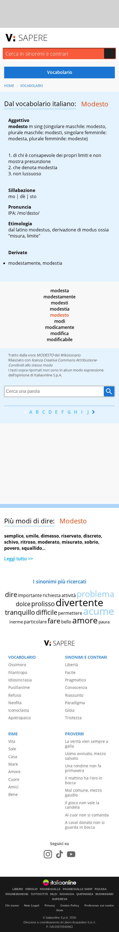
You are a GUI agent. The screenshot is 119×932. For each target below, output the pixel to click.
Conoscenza (76, 687)
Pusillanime (19, 687)
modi (59, 321)
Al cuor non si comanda (87, 815)
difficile (46, 612)
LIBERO (17, 889)
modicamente (59, 327)
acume (98, 611)
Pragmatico (75, 680)
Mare (13, 764)
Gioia (69, 710)
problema (95, 593)
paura (104, 621)
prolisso (43, 603)
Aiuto (59, 910)
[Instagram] (48, 854)
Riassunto (74, 695)
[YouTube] (71, 854)
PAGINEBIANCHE (17, 894)
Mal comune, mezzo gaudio (83, 793)
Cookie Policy (69, 905)
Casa (12, 756)
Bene (13, 794)
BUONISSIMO (104, 894)
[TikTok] (59, 854)
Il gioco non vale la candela (82, 805)
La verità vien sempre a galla (86, 744)
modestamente (59, 297)
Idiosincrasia (20, 680)
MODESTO (45, 355)
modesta (59, 291)
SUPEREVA (59, 899)
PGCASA (101, 889)
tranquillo (20, 612)
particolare (35, 622)
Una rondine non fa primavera (83, 768)
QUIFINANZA (84, 894)
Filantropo (17, 672)
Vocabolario (31, 85)
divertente (79, 602)
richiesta (52, 595)
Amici (13, 786)
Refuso (14, 695)
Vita (11, 741)
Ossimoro (17, 664)
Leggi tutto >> (18, 559)
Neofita (15, 702)
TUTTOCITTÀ (39, 894)
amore (85, 620)
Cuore (13, 779)
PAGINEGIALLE (50, 889)
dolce (23, 604)
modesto (59, 315)
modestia (59, 309)
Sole (12, 748)
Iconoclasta (18, 710)
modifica (59, 333)
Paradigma (75, 702)
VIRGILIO (31, 889)
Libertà (71, 664)
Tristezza (73, 717)
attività (68, 595)
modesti (59, 303)
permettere (70, 613)
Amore (14, 771)
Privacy (50, 905)
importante (30, 595)
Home (9, 85)
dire (11, 594)
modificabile (60, 339)
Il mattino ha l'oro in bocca (83, 780)
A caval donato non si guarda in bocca (85, 825)
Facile (70, 672)
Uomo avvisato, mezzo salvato (85, 756)
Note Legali (31, 905)
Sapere (33, 37)
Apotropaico (19, 717)
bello (66, 622)
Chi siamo (12, 905)
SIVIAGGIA (67, 894)
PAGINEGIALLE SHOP (77, 889)
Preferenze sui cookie (99, 905)
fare (54, 620)
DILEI (53, 894)
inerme (16, 621)
